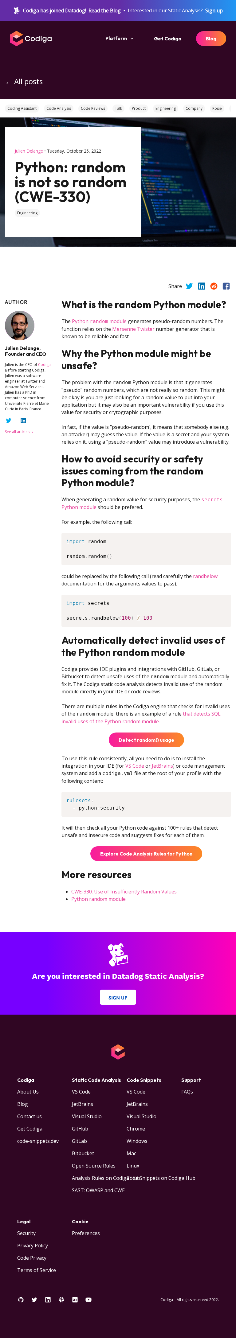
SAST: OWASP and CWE (98, 1190)
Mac (131, 1153)
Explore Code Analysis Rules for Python (146, 854)
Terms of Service (36, 1270)
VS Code (134, 765)
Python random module (98, 899)
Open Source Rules (94, 1165)
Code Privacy (31, 1257)
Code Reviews (93, 108)
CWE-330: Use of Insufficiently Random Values (124, 891)
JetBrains (162, 765)
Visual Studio (87, 1116)
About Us (28, 1091)
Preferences (86, 1233)
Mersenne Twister (133, 329)
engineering (27, 212)
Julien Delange (29, 151)
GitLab (79, 1141)
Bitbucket (83, 1153)
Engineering (165, 108)
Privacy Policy (32, 1245)
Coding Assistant (22, 108)
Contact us (29, 1116)
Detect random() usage (146, 740)
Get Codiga (167, 38)
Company (194, 108)
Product (139, 108)
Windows (137, 1141)
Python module (99, 321)
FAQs (187, 1091)
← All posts (24, 81)
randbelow (205, 576)
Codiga (44, 364)
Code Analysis (58, 108)
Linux (133, 1165)
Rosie (217, 108)
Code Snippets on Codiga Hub (161, 1178)
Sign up (214, 10)
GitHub (80, 1128)
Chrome (136, 1128)
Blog (211, 38)
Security (26, 1233)
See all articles (17, 431)
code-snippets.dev (38, 1141)
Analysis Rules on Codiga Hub (106, 1178)
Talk (118, 108)
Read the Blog (104, 10)
